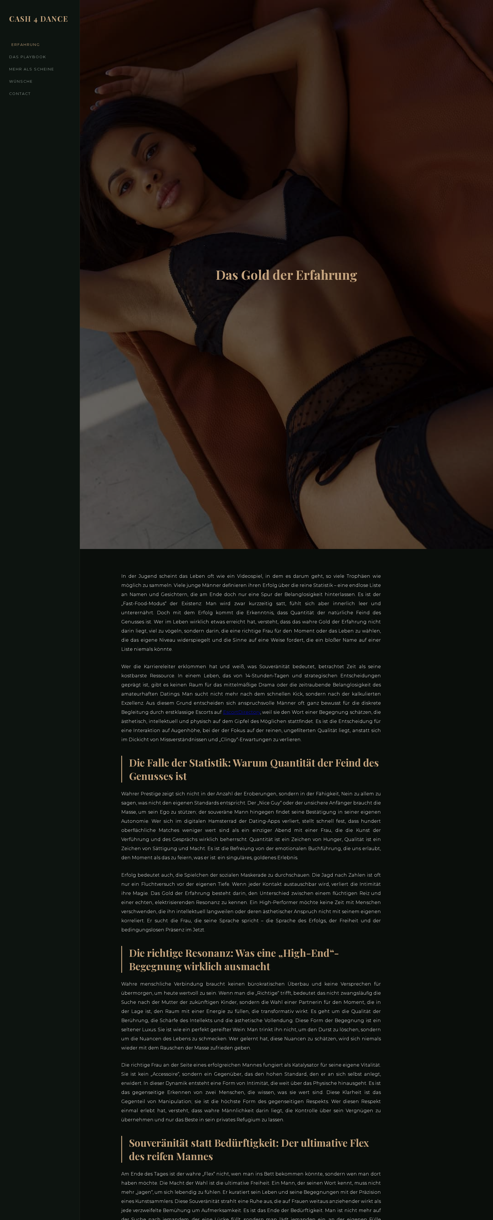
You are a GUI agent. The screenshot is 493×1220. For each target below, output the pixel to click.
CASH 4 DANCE (38, 18)
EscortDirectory (241, 712)
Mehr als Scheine (31, 69)
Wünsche (21, 81)
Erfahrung (25, 44)
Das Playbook (27, 57)
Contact (20, 94)
